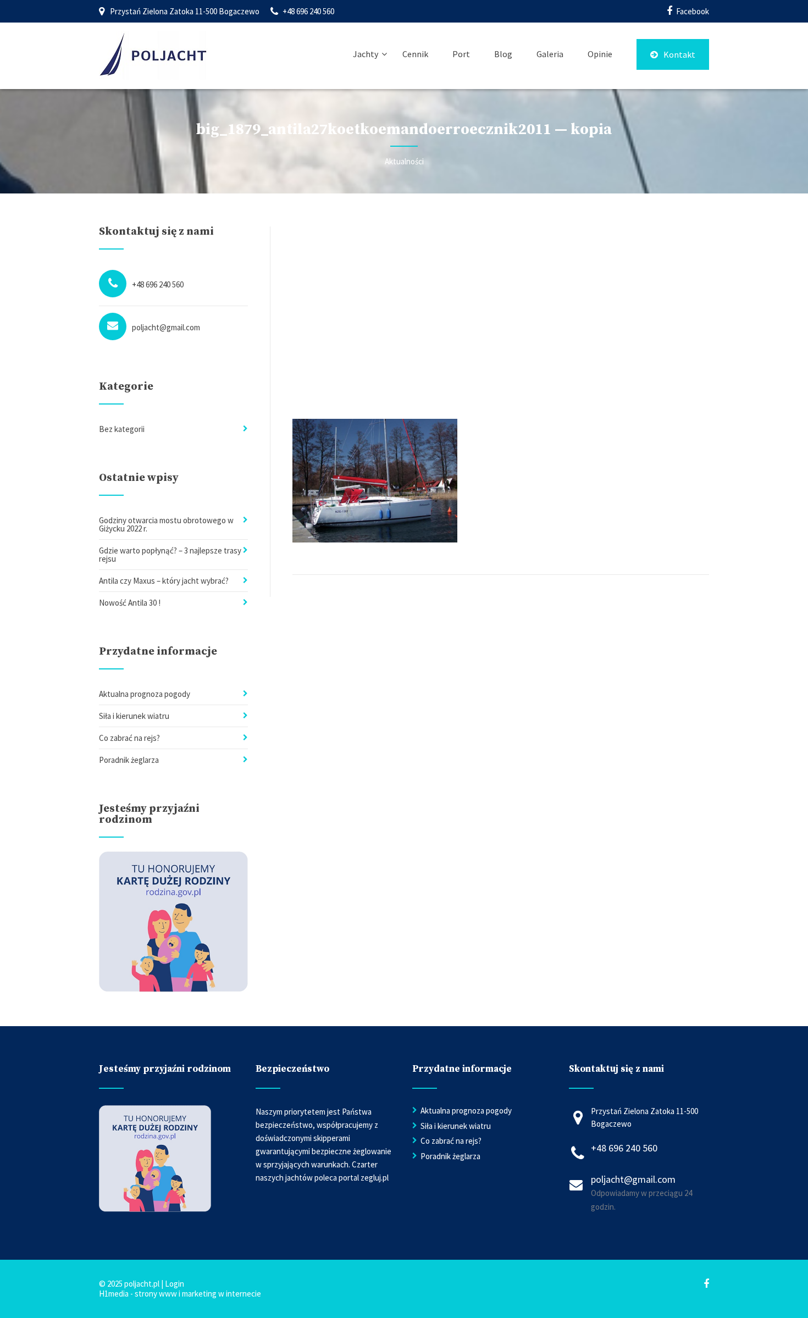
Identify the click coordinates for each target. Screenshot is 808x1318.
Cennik (415, 53)
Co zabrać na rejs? (129, 738)
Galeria (549, 53)
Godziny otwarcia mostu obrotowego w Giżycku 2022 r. (166, 524)
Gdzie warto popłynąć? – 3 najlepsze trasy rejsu (170, 554)
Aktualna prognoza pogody (144, 694)
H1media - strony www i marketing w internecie (180, 1293)
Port (461, 53)
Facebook (692, 11)
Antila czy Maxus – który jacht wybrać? (164, 580)
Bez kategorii (122, 429)
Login (174, 1283)
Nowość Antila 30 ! (130, 602)
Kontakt (679, 54)
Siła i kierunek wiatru (134, 716)
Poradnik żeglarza (129, 760)
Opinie (600, 53)
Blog (503, 53)
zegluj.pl (375, 1177)
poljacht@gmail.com (166, 327)
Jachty (365, 53)
